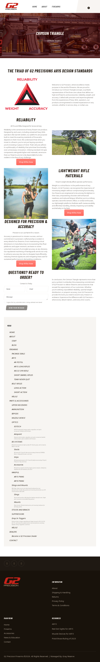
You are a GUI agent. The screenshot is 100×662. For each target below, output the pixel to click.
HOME (12, 332)
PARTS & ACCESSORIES (19, 400)
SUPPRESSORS (18, 514)
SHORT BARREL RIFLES (23, 375)
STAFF (14, 340)
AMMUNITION (18, 409)
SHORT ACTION (20, 392)
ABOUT (12, 336)
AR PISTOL (18, 362)
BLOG (14, 345)
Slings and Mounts (29, 488)
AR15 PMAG (19, 476)
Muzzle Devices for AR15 (63, 633)
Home (40, 41)
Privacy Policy (58, 601)
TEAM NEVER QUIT (22, 379)
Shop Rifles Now (26, 162)
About (54, 588)
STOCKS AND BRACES (21, 509)
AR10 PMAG (19, 481)
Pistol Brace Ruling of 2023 (64, 638)
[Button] (83, 6)
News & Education (12, 637)
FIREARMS (13, 349)
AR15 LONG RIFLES (22, 366)
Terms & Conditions (60, 605)
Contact (7, 641)
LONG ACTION (20, 388)
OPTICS (15, 422)
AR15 (14, 358)
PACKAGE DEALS (18, 353)
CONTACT (13, 540)
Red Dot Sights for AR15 (62, 628)
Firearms (8, 629)
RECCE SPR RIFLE (21, 370)
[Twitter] (14, 563)
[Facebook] (7, 563)
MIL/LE (14, 396)
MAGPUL (15, 472)
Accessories (9, 633)
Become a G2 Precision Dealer (24, 536)
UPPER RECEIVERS (19, 405)
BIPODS (15, 413)
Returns (55, 596)
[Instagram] (21, 563)
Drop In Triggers (28, 521)
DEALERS (13, 531)
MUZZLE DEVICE (18, 418)
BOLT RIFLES (17, 383)
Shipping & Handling (61, 592)
